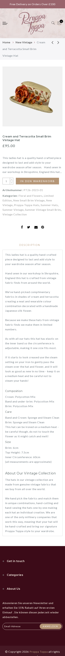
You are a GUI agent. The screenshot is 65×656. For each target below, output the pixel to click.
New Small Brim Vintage (29, 200)
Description (29, 245)
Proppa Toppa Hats (26, 205)
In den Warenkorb (37, 181)
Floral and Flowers (30, 195)
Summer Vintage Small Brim (43, 209)
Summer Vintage (13, 209)
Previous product (50, 42)
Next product (58, 42)
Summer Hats (49, 205)
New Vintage (24, 42)
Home (6, 42)
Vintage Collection (14, 214)
